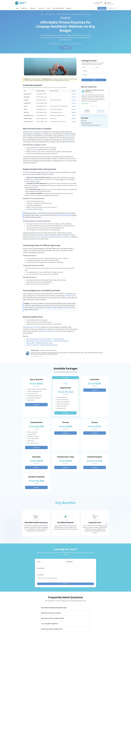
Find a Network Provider (58, 8)
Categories (68, 8)
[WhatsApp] (115, 8)
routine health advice (42, 237)
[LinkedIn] (111, 8)
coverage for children (51, 307)
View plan (74, 94)
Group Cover (41, 8)
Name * (39, 561)
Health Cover (24, 8)
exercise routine (70, 136)
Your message (40, 574)
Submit (94, 80)
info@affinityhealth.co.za (86, 123)
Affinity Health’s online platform (60, 237)
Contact (48, 8)
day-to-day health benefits (64, 215)
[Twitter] (110, 8)
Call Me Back (102, 8)
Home (17, 8)
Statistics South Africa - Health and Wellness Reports (41, 345)
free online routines (70, 295)
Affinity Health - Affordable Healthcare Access (39, 343)
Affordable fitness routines (31, 327)
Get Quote (36, 404)
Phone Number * (41, 568)
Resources (32, 8)
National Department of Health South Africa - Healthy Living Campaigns (47, 341)
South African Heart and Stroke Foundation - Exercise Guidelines (45, 339)
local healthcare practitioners (46, 331)
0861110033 (84, 120)
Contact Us (65, 583)
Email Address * (69, 561)
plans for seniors (65, 307)
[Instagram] (113, 8)
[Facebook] (108, 8)
